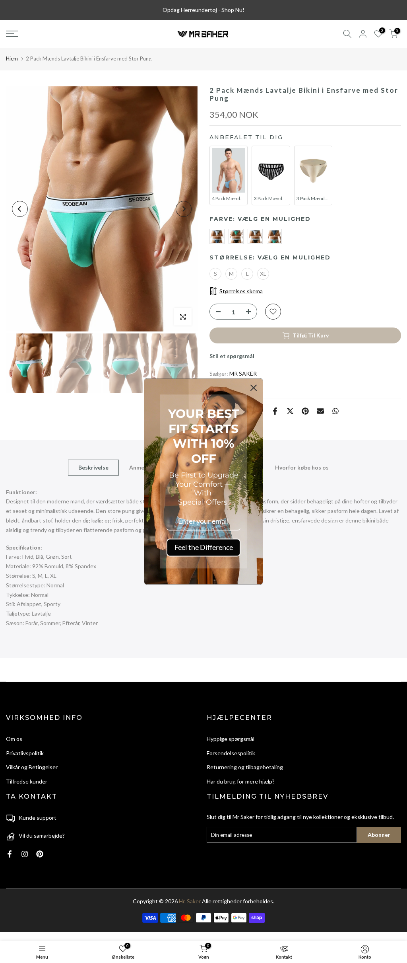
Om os (14, 738)
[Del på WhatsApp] (335, 411)
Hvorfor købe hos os (302, 467)
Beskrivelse (93, 467)
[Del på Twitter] (290, 411)
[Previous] (20, 209)
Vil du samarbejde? (42, 835)
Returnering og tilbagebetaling (245, 767)
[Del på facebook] (275, 411)
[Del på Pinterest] (305, 411)
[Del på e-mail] (320, 411)
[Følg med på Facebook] (9, 854)
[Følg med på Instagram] (24, 854)
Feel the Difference (203, 547)
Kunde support (37, 817)
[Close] (253, 387)
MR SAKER (243, 373)
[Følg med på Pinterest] (39, 854)
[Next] (184, 209)
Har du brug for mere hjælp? (241, 781)
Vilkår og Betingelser (32, 767)
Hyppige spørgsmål (230, 738)
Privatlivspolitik (25, 753)
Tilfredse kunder (26, 781)
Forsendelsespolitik (231, 753)
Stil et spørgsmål (231, 356)
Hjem (12, 58)
